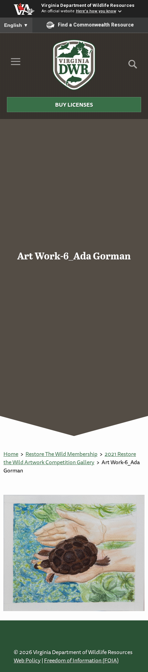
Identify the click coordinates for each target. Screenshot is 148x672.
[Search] (132, 67)
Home (10, 453)
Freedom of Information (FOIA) (81, 660)
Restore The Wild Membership (61, 453)
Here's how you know (96, 11)
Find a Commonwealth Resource (96, 25)
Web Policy (27, 660)
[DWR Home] (74, 65)
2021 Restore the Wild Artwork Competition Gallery (69, 458)
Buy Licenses (74, 104)
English (16, 25)
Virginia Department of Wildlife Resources (88, 5)
